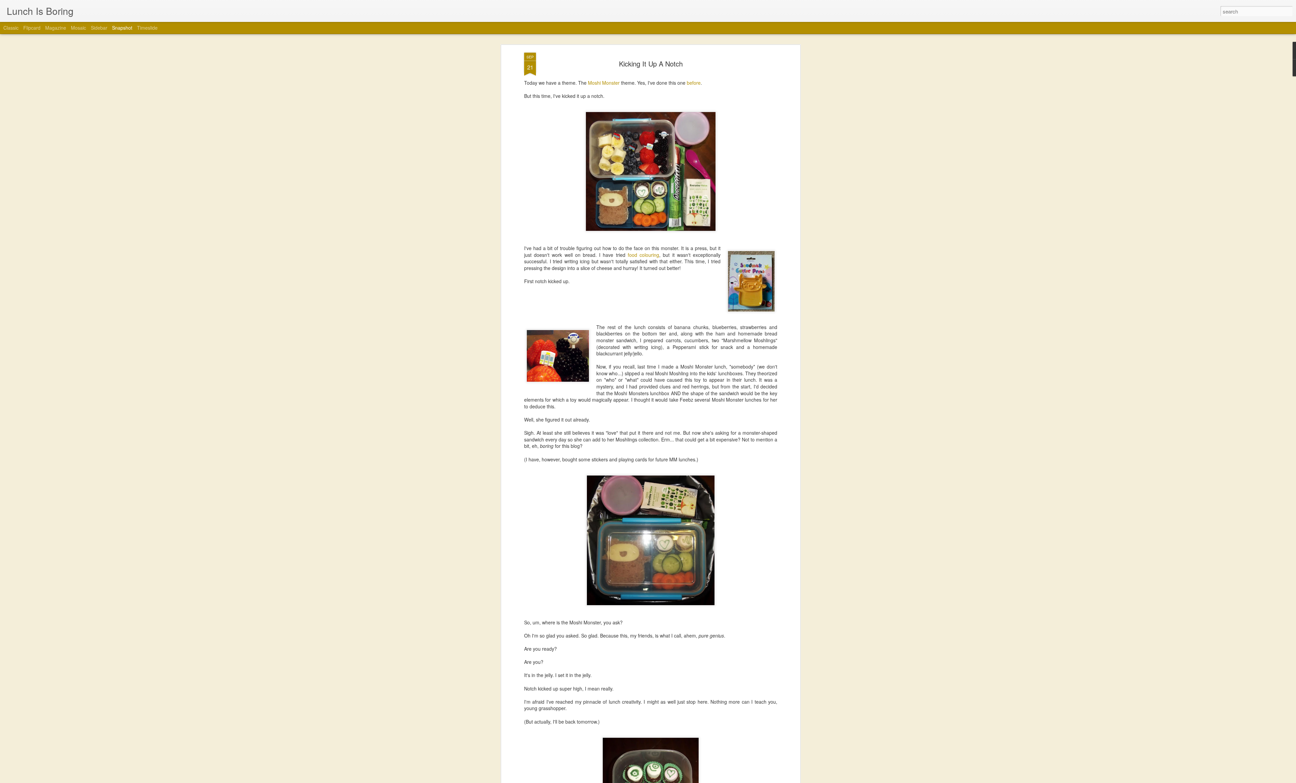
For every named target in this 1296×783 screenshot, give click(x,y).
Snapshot (122, 27)
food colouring (643, 254)
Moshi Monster (604, 82)
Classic (11, 27)
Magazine (55, 27)
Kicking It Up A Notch (651, 64)
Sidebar (99, 27)
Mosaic (78, 27)
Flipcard (31, 27)
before (694, 82)
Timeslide (147, 27)
